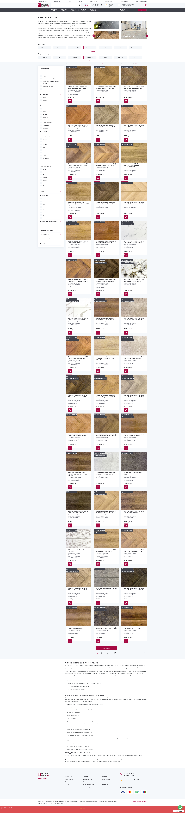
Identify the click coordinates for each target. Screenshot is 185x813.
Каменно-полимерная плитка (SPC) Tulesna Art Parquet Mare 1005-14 (78, 396)
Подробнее (82, 808)
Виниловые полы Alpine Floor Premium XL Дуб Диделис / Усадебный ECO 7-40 (132, 165)
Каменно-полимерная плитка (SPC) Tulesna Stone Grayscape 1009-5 (134, 241)
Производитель (44, 68)
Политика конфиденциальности (140, 801)
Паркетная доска (73, 10)
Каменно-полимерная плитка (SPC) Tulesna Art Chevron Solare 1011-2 (106, 203)
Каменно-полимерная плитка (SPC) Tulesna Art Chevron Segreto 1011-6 (78, 280)
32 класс (45, 172)
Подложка (112, 10)
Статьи (67, 784)
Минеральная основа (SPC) (49, 78)
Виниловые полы (54, 10)
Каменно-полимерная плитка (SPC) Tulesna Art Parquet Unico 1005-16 (78, 164)
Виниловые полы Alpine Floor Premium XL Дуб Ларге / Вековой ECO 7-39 (77, 474)
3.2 (43, 215)
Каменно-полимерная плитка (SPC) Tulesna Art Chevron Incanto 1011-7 (134, 87)
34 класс (45, 177)
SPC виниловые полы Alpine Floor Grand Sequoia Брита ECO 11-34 (77, 87)
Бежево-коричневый (48, 109)
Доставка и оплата (109, 1)
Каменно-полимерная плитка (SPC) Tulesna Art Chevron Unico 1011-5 (106, 164)
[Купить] (70, 101)
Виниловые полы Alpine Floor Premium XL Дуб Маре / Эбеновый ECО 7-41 (105, 358)
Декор (42, 191)
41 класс (45, 180)
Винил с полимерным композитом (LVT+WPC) (51, 82)
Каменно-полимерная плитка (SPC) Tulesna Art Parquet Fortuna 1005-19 (106, 434)
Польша (44, 150)
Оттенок (42, 106)
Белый (44, 111)
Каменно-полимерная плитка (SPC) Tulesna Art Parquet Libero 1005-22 (106, 512)
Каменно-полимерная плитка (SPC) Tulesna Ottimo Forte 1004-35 (106, 550)
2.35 (44, 204)
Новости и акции (93, 1)
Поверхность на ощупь (46, 230)
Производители (43, 1)
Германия (45, 144)
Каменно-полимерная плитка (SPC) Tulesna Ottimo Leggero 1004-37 (78, 241)
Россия (44, 152)
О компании (57, 1)
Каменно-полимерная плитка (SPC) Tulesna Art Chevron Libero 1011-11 (134, 203)
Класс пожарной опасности (48, 239)
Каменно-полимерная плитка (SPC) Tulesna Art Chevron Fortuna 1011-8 (106, 87)
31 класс (45, 169)
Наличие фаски (44, 162)
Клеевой (45, 100)
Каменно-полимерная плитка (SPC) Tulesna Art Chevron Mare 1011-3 (134, 550)
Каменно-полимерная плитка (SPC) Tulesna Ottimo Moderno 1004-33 (106, 319)
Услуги (80, 1)
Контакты (67, 787)
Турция (44, 155)
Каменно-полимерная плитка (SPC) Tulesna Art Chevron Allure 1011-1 (78, 434)
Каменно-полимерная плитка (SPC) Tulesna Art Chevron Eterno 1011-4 (134, 126)
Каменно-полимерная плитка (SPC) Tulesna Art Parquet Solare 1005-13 (134, 589)
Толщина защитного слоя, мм (48, 221)
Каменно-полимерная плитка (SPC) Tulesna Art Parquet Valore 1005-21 (78, 357)
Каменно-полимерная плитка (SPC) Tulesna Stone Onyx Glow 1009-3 (78, 319)
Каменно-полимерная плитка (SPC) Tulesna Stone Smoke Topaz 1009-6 (134, 357)
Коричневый (46, 125)
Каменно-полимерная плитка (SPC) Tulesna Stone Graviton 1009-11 (134, 280)
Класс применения (45, 166)
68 (112, 653)
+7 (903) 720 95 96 (97, 6)
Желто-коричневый (47, 122)
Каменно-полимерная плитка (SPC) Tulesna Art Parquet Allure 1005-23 (106, 396)
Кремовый (45, 128)
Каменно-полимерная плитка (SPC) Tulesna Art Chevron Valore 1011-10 (78, 126)
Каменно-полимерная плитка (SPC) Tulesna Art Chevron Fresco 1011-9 (106, 126)
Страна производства (46, 136)
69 (115, 653)
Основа (42, 73)
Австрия (45, 139)
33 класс (45, 174)
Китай (44, 147)
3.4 (43, 218)
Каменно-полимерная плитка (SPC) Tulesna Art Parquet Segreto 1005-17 (106, 280)
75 (136, 64)
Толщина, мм (44, 195)
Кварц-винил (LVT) (47, 76)
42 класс (45, 183)
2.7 (43, 209)
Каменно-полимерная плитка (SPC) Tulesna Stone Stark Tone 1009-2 (134, 319)
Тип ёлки (42, 243)
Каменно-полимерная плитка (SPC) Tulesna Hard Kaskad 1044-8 (134, 512)
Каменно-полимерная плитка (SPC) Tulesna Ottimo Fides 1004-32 (134, 434)
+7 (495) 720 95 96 (97, 4)
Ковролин (132, 10)
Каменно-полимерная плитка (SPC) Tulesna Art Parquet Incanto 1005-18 (134, 396)
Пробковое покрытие (93, 10)
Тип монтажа (44, 94)
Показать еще (106, 648)
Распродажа (142, 10)
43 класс (45, 185)
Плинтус (103, 10)
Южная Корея (46, 158)
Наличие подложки (45, 226)
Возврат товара (124, 1)
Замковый (45, 97)
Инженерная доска (64, 10)
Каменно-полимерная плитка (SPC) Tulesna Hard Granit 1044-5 (78, 627)
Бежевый (45, 114)
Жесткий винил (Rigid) (48, 86)
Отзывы (69, 1)
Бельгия (44, 142)
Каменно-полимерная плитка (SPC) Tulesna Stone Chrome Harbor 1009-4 (106, 627)
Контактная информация (141, 1)
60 (134, 64)
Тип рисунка (43, 131)
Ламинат (44, 10)
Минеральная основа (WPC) (49, 89)
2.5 (43, 207)
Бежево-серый (46, 117)
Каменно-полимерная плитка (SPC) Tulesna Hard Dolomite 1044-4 (134, 627)
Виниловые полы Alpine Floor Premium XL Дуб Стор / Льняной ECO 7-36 (78, 204)
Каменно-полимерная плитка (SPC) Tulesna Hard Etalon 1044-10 (106, 241)
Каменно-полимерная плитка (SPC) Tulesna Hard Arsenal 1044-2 (78, 512)
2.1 (43, 201)
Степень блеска (44, 234)
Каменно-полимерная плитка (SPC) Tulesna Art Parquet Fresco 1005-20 (78, 589)
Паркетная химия (122, 10)
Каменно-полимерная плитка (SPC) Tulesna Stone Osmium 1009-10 (106, 473)
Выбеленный (46, 120)
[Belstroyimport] (43, 5)
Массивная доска (83, 10)
